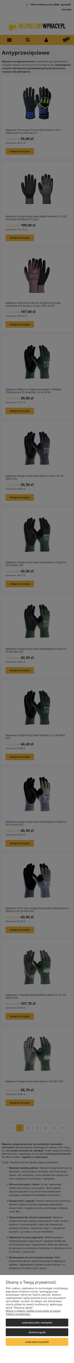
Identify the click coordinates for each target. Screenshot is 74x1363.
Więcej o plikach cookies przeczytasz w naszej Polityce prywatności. (33, 1312)
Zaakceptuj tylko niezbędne (37, 1322)
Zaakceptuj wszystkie (37, 1341)
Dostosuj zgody (37, 1332)
